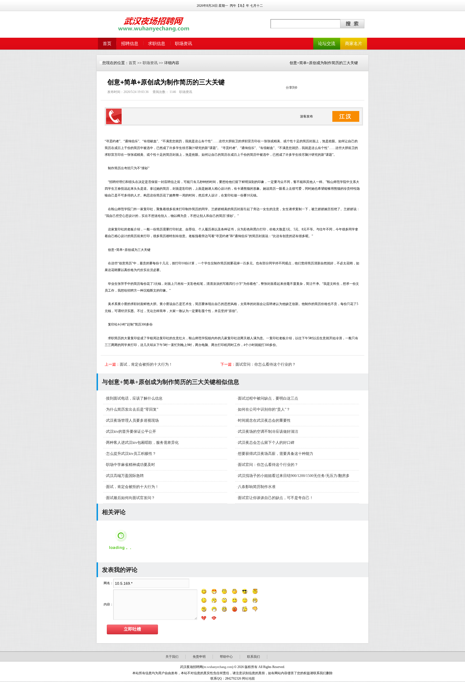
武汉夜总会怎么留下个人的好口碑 (266, 443)
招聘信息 (129, 43)
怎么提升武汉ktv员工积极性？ (131, 454)
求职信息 (156, 43)
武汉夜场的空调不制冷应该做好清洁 (268, 432)
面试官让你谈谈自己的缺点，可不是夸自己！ (275, 498)
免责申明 (199, 657)
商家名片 (353, 43)
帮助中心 (226, 657)
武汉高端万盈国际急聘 (125, 476)
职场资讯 (183, 43)
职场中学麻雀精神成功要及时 (130, 465)
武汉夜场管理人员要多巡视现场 (132, 420)
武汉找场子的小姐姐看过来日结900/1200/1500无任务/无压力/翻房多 (294, 476)
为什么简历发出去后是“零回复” (132, 409)
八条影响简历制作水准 (257, 487)
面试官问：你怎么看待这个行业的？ (265, 364)
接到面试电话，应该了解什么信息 (134, 398)
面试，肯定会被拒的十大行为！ (146, 364)
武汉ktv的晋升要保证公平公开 (131, 432)
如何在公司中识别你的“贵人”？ (264, 409)
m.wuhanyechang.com (218, 667)
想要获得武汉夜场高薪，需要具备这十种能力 (275, 454)
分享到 (290, 87)
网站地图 (248, 678)
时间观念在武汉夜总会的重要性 (264, 420)
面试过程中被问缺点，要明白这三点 (268, 398)
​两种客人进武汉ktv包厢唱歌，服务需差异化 (142, 443)
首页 (107, 43)
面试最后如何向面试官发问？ (130, 498)
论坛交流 (326, 43)
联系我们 (253, 657)
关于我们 (171, 657)
